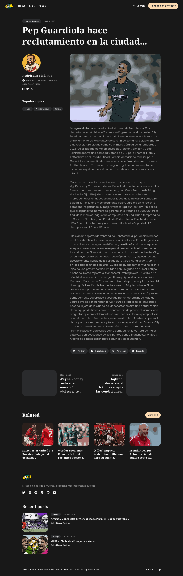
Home (21, 6)
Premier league (42, 109)
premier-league (32, 21)
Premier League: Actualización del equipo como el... (141, 454)
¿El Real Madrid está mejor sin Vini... (73, 541)
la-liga (56, 536)
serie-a (56, 514)
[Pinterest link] (42, 492)
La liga (27, 109)
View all (152, 415)
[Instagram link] (32, 88)
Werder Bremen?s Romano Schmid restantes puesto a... (71, 454)
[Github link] (48, 492)
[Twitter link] (27, 88)
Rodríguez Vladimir (37, 76)
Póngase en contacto (163, 5)
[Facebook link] (23, 88)
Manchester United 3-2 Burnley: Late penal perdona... (37, 454)
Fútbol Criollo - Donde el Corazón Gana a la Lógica (55, 569)
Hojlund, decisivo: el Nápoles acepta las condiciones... (110, 385)
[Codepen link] (36, 492)
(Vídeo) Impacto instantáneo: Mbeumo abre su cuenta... (109, 454)
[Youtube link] (54, 492)
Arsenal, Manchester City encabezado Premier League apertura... (90, 518)
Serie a (58, 109)
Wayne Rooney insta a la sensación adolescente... (71, 385)
